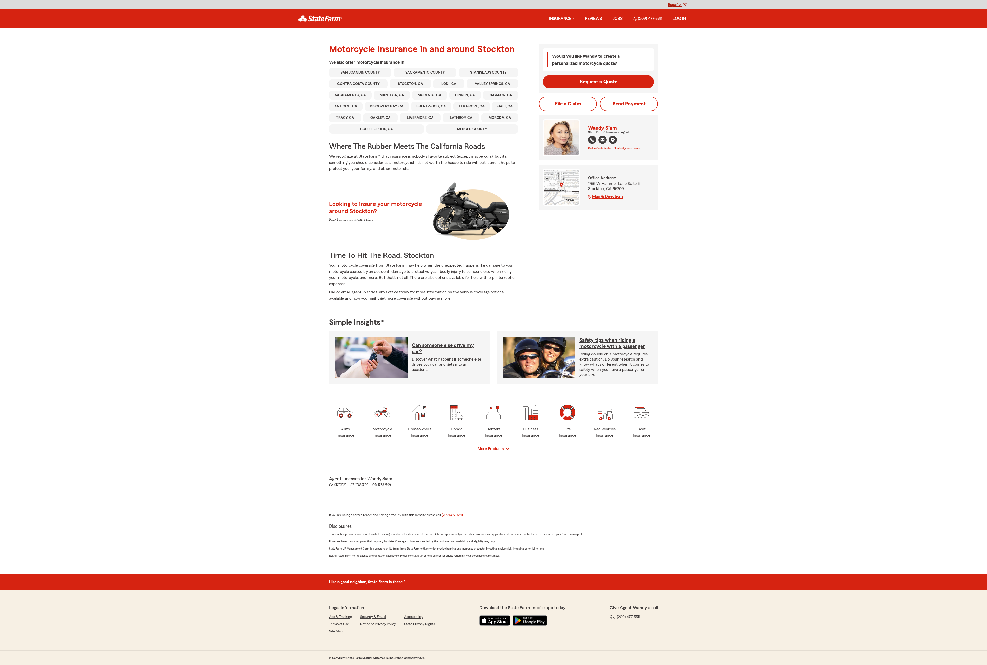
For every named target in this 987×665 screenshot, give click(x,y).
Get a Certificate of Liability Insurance (614, 148)
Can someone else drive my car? (443, 348)
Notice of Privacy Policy (378, 624)
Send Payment (629, 103)
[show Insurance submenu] (573, 18)
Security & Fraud (373, 617)
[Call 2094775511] (592, 140)
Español (675, 5)
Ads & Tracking (340, 617)
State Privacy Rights (419, 624)
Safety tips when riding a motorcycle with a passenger (612, 343)
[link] (320, 18)
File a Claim (568, 103)
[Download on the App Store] (494, 620)
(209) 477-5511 (650, 18)
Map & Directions (607, 196)
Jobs (617, 18)
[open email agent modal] (602, 140)
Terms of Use (339, 624)
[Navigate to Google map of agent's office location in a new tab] (613, 140)
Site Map (336, 631)
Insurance (560, 18)
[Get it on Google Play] (530, 620)
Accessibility (413, 617)
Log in (679, 18)
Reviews (593, 18)
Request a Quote (598, 81)
